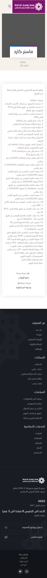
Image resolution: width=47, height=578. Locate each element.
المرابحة (38, 434)
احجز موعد (23, 561)
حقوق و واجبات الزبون (32, 413)
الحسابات (38, 364)
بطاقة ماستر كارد (35, 379)
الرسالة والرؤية (36, 344)
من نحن (39, 330)
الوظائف (38, 349)
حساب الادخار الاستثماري (31, 374)
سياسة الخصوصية (34, 404)
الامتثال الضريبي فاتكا (33, 418)
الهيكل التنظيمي (35, 340)
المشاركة (38, 438)
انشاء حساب (37, 384)
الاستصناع (38, 453)
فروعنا (39, 335)
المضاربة (38, 443)
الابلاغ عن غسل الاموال (32, 409)
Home (23, 62)
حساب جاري (37, 369)
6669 (41, 501)
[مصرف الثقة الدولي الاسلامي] (28, 6)
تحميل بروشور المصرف (32, 527)
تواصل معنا (23, 555)
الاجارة (39, 448)
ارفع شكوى (36, 537)
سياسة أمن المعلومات (32, 399)
